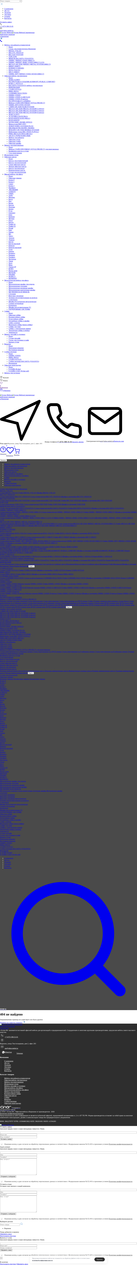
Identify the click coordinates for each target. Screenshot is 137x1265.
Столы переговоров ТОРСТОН (11, 504)
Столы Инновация (7, 564)
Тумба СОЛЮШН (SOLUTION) (74, 578)
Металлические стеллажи (18, 286)
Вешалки (7, 344)
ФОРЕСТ (12, 276)
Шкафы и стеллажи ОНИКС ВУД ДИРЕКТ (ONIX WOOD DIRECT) (32, 543)
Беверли (12, 246)
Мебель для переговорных (14, 145)
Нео (10, 201)
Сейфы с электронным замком (20, 328)
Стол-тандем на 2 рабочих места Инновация (58, 564)
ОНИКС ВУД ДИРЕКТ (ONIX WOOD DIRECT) (26, 74)
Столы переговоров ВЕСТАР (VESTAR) (15, 500)
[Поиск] (21, 1)
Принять (100, 1259)
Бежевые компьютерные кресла (11, 671)
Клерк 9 (11, 180)
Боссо (11, 199)
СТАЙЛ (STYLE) (15, 89)
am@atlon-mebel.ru (6, 31)
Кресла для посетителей (17, 163)
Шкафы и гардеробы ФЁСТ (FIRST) (83, 537)
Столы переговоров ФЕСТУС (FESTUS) (15, 497)
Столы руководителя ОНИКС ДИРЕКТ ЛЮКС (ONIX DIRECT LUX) (26, 518)
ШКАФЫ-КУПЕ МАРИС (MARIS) (21, 128)
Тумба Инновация (115, 564)
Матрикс (12, 197)
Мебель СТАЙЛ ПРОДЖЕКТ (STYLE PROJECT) (27, 103)
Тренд (11, 236)
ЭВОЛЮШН (13, 190)
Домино (11, 240)
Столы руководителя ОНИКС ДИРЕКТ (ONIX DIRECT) (62, 512)
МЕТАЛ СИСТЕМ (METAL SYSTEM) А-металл (26, 109)
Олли (11, 249)
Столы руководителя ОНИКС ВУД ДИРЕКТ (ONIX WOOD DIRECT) (76, 541)
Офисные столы (14, 139)
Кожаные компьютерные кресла (57, 671)
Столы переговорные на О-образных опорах (44, 603)
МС (10, 234)
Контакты (7, 18)
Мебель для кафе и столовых (14, 334)
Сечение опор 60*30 (55, 605)
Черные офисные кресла (17, 166)
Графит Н (12, 226)
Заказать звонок (78, 442)
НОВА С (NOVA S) (16, 83)
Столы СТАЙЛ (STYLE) (9, 570)
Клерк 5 (11, 182)
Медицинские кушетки (8, 791)
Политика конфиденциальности (11, 1114)
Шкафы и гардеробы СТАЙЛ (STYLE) (51, 570)
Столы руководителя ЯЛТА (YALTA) (41, 533)
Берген (11, 222)
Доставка (7, 14)
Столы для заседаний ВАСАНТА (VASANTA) (17, 508)
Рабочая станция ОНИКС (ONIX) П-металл (41, 593)
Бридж (11, 242)
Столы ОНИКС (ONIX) (9, 584)
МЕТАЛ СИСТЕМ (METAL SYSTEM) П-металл (26, 112)
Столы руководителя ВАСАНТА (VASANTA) (51, 508)
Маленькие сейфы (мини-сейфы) (21, 325)
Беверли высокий (15, 247)
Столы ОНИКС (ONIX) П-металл (12, 593)
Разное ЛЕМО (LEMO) (69, 547)
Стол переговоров (15, 153)
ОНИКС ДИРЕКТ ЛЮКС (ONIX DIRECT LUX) (26, 62)
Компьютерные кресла (17, 170)
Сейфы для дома (15, 327)
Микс (11, 265)
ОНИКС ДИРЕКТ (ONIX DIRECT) (22, 60)
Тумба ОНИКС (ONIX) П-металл (69, 593)
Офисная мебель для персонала (15, 76)
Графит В (12, 224)
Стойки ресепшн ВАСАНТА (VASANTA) (24, 361)
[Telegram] (1, 39)
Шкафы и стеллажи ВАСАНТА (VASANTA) (108, 508)
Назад (11, 47)
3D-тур (6, 11)
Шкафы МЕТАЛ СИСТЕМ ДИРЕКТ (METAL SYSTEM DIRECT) (52, 525)
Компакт (12, 217)
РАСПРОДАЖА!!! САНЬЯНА (20, 101)
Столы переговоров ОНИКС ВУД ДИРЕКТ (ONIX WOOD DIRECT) (25, 541)
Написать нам (119, 441)
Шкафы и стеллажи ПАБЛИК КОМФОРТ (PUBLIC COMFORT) (101, 551)
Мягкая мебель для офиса (13, 174)
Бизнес (11, 209)
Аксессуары (128, 603)
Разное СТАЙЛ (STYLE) (75, 570)
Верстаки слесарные (16, 296)
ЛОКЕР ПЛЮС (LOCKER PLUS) (21, 126)
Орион (11, 232)
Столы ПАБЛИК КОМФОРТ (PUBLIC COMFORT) (19, 551)
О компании (8, 9)
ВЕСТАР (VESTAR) (16, 55)
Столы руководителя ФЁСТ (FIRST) (39, 537)
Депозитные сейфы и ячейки (19, 330)
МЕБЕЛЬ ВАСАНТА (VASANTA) (21, 58)
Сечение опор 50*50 (116, 603)
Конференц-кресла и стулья (19, 151)
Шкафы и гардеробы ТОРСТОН (73, 504)
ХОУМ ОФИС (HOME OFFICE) (20, 122)
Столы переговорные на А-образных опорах (16, 652)
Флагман (12, 207)
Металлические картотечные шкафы (22, 290)
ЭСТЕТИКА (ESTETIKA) (18, 116)
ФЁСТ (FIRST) (14, 72)
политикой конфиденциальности (42, 1260)
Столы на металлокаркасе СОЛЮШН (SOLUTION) (43, 578)
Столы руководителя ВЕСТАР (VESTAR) (45, 500)
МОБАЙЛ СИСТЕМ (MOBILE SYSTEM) (24, 130)
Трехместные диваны (37, 679)
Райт (10, 230)
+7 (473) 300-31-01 (6, 26)
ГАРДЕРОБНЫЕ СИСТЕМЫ (19, 309)
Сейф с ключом (14, 323)
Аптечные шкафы (39, 791)
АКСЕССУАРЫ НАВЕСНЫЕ (20, 136)
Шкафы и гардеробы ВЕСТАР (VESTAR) (97, 500)
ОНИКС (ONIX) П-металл (18, 99)
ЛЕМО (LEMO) (14, 80)
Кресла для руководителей (18, 161)
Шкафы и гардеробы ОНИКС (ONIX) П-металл (99, 593)
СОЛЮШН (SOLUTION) (18, 93)
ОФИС (11, 193)
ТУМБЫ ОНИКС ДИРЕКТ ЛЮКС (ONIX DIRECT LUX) (73, 518)
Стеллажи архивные (7, 795)
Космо (11, 203)
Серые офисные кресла (17, 164)
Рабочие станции (6, 601)
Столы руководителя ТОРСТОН (35, 504)
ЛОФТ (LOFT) (14, 114)
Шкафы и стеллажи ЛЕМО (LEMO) (47, 547)
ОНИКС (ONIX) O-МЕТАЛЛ (19, 97)
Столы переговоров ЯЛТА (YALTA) (13, 533)
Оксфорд (12, 257)
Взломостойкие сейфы (17, 317)
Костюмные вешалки (16, 350)
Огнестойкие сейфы (16, 319)
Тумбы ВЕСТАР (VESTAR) (71, 500)
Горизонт (12, 213)
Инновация (13, 363)
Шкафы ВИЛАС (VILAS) (46, 493)
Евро (10, 215)
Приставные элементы (8, 605)
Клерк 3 (11, 186)
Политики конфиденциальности (120, 1144)
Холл (10, 263)
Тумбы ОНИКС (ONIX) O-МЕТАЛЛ (75, 588)
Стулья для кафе (14, 338)
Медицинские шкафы (54, 791)
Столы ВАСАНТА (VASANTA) (11, 560)
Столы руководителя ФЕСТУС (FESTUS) (45, 497)
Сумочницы (13, 300)
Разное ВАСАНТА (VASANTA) (117, 560)
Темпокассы (13, 332)
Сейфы (6, 311)
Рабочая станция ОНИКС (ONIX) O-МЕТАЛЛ (44, 588)
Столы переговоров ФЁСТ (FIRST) (13, 537)
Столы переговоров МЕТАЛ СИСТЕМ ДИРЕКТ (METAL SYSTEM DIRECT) (28, 524)
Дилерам (7, 13)
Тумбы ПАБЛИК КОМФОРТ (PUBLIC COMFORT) (57, 551)
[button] (68, 4)
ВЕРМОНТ (13, 278)
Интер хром (13, 271)
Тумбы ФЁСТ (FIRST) (61, 537)
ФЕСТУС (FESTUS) (16, 53)
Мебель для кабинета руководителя (17, 45)
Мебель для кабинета (16, 137)
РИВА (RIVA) (14, 91)
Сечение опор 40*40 (101, 603)
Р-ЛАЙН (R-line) (15, 369)
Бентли (11, 205)
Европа (11, 251)
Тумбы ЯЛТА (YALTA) (63, 533)
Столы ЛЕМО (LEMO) (8, 547)
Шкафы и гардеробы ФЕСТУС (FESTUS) (76, 497)
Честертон (12, 259)
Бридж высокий (14, 244)
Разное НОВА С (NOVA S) (102, 556)
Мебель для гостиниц (12, 373)
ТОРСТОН (13, 56)
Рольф (11, 228)
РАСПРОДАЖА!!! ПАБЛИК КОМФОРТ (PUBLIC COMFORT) (32, 82)
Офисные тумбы (15, 141)
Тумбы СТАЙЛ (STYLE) (28, 570)
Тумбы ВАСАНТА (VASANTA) (80, 508)
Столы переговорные (51, 601)
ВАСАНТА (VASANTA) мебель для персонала (26, 85)
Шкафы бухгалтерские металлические (22, 301)
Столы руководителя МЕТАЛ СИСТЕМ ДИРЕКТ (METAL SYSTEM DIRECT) (86, 524)
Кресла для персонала (17, 168)
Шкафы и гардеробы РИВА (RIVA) (45, 574)
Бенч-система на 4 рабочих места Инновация (91, 564)
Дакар (11, 261)
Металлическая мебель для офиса (16, 280)
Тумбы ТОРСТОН (55, 504)
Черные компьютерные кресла (16, 673)
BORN (11, 269)
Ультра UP (12, 267)
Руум (10, 211)
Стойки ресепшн (10, 352)
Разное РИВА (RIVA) (65, 574)
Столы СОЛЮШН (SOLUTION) (12, 578)
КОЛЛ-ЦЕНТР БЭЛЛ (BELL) (19, 118)
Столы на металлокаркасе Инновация (28, 564)
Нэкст (11, 220)
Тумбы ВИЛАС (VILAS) (27, 493)
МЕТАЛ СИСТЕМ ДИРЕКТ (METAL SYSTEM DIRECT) (30, 64)
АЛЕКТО (12, 192)
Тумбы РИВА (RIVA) (24, 574)
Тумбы (90, 601)
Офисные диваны (15, 178)
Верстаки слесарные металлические (13, 798)
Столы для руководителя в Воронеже (22, 49)
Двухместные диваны (21, 679)
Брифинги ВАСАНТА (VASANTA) (36, 560)
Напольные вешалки (16, 348)
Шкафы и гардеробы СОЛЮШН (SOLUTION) (103, 578)
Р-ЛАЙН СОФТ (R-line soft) (19, 371)
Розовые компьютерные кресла (103, 671)
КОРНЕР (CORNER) (16, 68)
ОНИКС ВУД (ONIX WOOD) (19, 105)
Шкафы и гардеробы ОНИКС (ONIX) (74, 584)
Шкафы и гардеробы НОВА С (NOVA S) (77, 556)
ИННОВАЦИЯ (14, 87)
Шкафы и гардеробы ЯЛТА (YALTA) (85, 533)
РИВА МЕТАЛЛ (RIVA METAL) (21, 134)
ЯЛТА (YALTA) (14, 70)
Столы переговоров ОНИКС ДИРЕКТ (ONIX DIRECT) (20, 512)
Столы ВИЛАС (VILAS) (9, 493)
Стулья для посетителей (17, 172)
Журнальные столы (11, 155)
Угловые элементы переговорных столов (108, 601)
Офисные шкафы (15, 143)
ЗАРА (11, 195)
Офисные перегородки (12, 365)
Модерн (11, 219)
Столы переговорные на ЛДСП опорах (73, 601)
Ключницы (13, 305)
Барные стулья (14, 342)
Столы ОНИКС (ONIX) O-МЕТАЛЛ (13, 588)
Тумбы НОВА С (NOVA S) (30, 556)
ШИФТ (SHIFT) (14, 66)
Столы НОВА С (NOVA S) (10, 556)
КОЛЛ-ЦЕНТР (14, 120)
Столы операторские (35, 601)
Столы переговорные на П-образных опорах (77, 603)
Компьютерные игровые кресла (80, 671)
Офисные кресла (10, 157)
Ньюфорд (12, 188)
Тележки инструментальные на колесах (23, 298)
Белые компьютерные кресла (34, 671)
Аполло (11, 238)
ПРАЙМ (12, 274)
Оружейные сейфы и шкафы (19, 321)
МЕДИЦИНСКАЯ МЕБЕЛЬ (19, 292)
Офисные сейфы (15, 315)
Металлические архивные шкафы (21, 288)
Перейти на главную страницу (11, 1023)
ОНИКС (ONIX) (15, 95)
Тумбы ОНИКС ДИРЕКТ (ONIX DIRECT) (99, 512)
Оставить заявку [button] (6, 22)
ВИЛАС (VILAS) (15, 51)
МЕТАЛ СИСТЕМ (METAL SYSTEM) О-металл (26, 110)
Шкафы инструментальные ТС (20, 307)
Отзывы (7, 16)
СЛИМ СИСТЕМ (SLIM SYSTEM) (21, 107)
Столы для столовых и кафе (19, 340)
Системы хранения (20, 601)
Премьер (12, 255)
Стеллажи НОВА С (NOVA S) (51, 556)
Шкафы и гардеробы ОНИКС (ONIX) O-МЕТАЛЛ (107, 588)
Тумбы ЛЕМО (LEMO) (25, 547)
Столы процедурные (25, 791)
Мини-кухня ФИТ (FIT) (17, 124)
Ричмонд (12, 253)
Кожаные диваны (6, 679)
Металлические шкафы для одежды (21, 284)
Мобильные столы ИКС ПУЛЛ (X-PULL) (24, 132)
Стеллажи (12, 294)
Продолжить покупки (8, 1236)
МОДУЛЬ (12, 273)
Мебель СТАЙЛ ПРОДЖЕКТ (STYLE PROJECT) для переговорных (34, 149)
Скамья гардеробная (16, 303)
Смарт (11, 184)
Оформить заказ (6, 1234)
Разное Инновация (21, 566)
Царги (126, 601)
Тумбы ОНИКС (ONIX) (52, 584)
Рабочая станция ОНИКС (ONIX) (30, 584)
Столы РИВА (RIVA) (8, 574)
